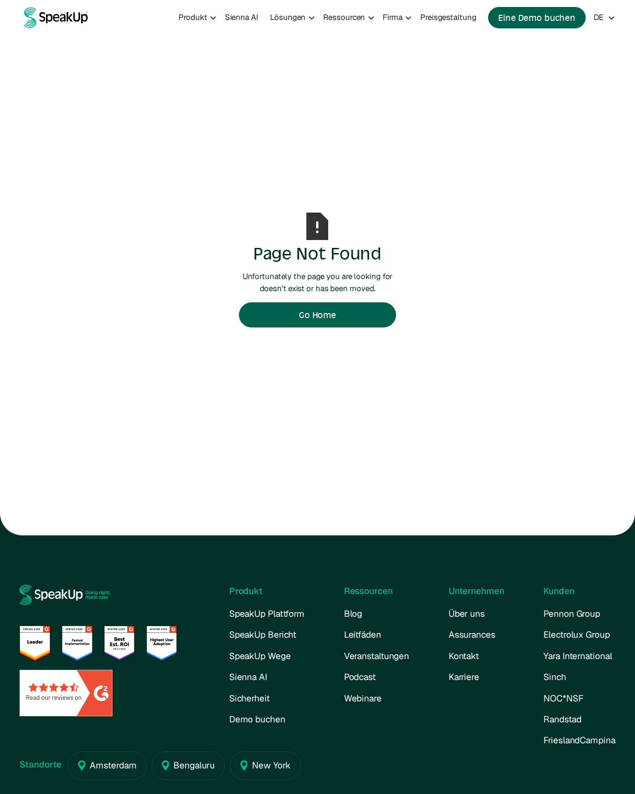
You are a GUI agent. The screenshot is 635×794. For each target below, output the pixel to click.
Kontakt (464, 656)
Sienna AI (241, 17)
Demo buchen (257, 719)
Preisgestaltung (448, 17)
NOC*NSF (563, 698)
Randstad (562, 719)
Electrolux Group (576, 635)
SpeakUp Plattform (266, 614)
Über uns (467, 614)
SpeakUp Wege (260, 656)
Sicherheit (249, 698)
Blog (353, 614)
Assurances (472, 635)
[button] (198, 17)
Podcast (360, 677)
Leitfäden (362, 635)
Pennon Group (571, 614)
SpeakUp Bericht (263, 635)
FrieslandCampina (579, 740)
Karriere (464, 677)
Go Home (317, 315)
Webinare (363, 698)
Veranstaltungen (377, 656)
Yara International (577, 656)
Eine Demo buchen (536, 18)
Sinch (554, 677)
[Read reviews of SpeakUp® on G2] (66, 692)
